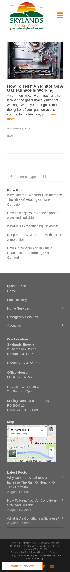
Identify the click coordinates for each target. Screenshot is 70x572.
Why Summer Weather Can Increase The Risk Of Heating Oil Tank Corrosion (34, 199)
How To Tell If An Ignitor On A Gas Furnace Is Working (35, 88)
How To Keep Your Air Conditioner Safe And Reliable (32, 215)
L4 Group (38, 558)
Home (11, 291)
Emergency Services (22, 317)
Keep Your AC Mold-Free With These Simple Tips (34, 237)
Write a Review (22, 566)
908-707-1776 (29, 363)
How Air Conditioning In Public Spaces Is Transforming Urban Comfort (29, 252)
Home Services (18, 308)
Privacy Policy (34, 555)
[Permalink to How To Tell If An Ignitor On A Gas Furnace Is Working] (35, 60)
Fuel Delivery (17, 300)
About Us (14, 325)
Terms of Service (51, 555)
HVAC (10, 135)
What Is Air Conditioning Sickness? (33, 226)
